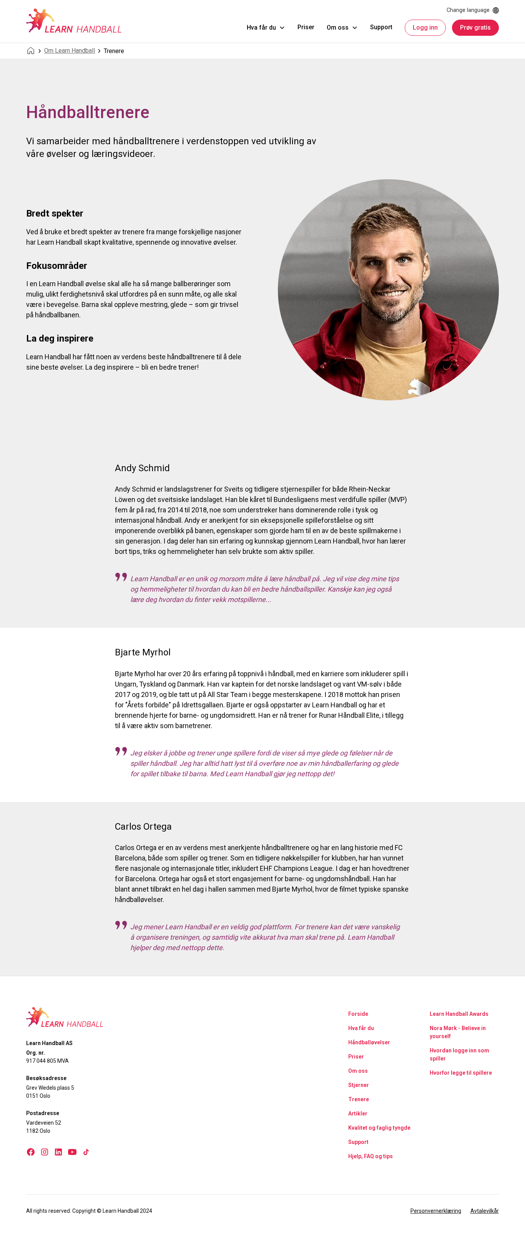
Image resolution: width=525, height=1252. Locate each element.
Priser (305, 27)
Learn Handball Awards (459, 1014)
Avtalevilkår (484, 1211)
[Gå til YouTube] (72, 1152)
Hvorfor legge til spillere (461, 1073)
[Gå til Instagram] (44, 1152)
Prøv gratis (475, 27)
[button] (266, 27)
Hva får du (361, 1028)
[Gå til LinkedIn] (58, 1152)
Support (381, 27)
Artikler (357, 1113)
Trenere (358, 1099)
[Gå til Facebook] (30, 1152)
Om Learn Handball (69, 50)
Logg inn (425, 27)
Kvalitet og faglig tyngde (379, 1128)
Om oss (358, 1071)
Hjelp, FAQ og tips (370, 1156)
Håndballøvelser (369, 1042)
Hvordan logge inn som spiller (459, 1054)
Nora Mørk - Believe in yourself (458, 1032)
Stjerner (358, 1085)
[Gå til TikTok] (86, 1152)
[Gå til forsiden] (73, 20)
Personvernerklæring (435, 1211)
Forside (358, 1014)
